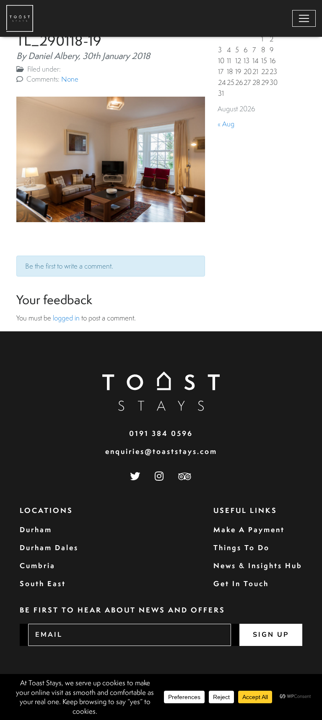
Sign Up (271, 634)
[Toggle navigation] (304, 18)
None (69, 79)
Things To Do (241, 547)
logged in (66, 318)
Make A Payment (249, 529)
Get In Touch (241, 583)
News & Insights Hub (257, 565)
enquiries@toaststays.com (161, 451)
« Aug (226, 123)
